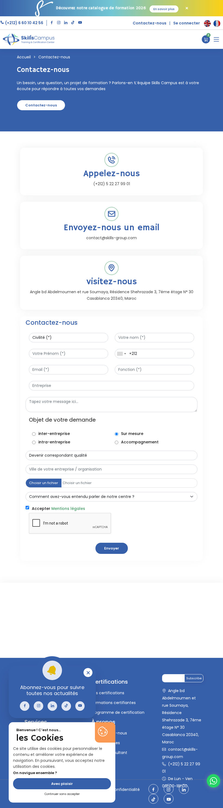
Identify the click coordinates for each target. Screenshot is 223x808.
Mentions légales (68, 508)
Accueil (24, 57)
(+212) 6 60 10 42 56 (23, 23)
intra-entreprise (54, 442)
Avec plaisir (62, 783)
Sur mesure (132, 433)
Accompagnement (140, 442)
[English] (207, 23)
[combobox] (121, 353)
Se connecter (186, 23)
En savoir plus (164, 9)
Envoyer (111, 548)
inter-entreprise (54, 433)
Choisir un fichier (43, 482)
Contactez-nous (149, 23)
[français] (216, 23)
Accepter (58, 508)
